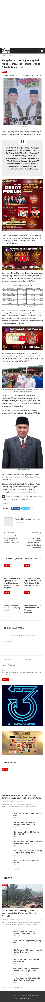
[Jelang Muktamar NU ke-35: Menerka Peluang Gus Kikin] (6, 834)
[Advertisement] (22, 24)
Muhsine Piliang (25, 998)
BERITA (4, 72)
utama (32, 499)
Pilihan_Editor (13, 499)
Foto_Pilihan (15, 496)
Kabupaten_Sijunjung (35, 496)
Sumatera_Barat (24, 499)
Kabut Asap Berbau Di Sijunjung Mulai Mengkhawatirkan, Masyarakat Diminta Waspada (19, 913)
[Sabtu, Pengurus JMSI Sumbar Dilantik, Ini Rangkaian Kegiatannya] (32, 597)
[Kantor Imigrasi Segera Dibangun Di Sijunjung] (6, 862)
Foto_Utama (25, 496)
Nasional (5, 499)
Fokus (8, 496)
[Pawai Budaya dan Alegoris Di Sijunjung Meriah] (12, 597)
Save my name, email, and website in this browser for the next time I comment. (21, 674)
